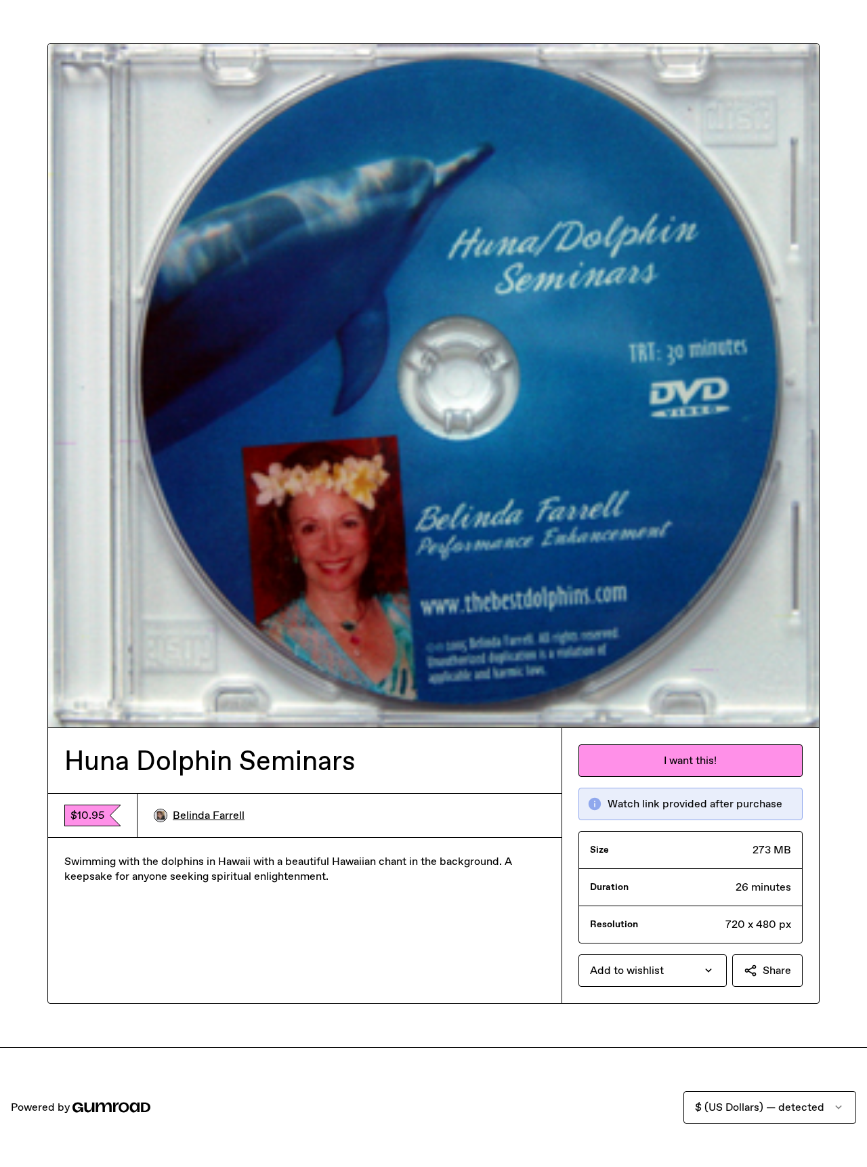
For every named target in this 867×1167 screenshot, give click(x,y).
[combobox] (652, 970)
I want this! (690, 760)
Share (777, 970)
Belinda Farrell (209, 815)
